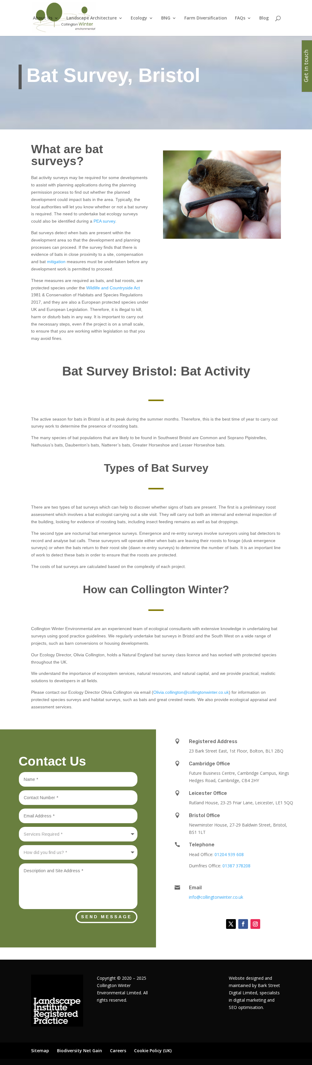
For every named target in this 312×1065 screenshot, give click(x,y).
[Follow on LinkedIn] (216, 924)
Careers (118, 1050)
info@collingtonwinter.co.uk (216, 897)
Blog (264, 18)
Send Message (106, 916)
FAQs (240, 18)
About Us (42, 18)
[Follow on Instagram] (255, 924)
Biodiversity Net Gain (79, 1050)
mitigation (56, 261)
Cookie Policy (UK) (153, 1050)
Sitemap (40, 1050)
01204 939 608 (229, 854)
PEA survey (104, 221)
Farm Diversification (205, 18)
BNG (165, 18)
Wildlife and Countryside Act (113, 287)
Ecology (139, 18)
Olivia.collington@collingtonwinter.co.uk (191, 692)
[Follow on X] (231, 924)
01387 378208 (236, 866)
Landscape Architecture (91, 18)
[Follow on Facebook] (243, 924)
